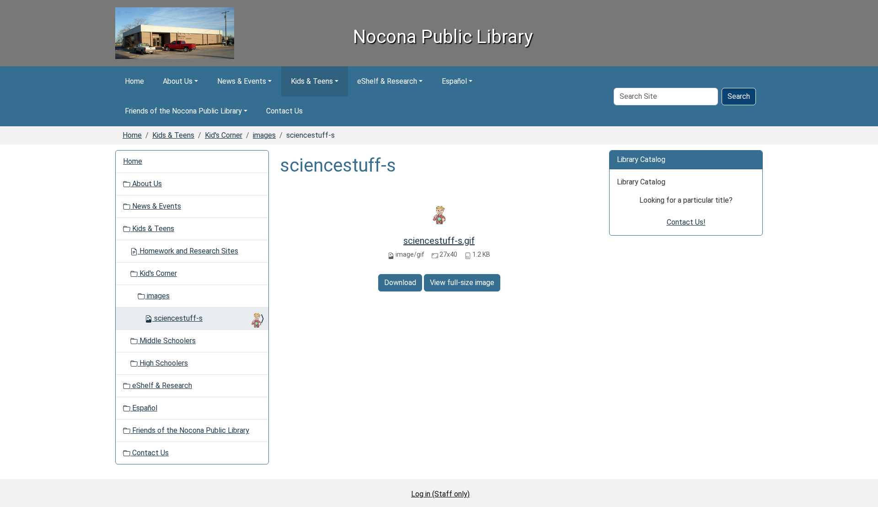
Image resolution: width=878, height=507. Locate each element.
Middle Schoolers (167, 340)
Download (400, 282)
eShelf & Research (387, 81)
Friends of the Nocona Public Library (183, 111)
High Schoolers (163, 363)
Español (454, 81)
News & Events (241, 81)
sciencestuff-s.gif (439, 240)
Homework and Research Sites (188, 251)
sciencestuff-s (178, 318)
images (264, 135)
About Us (178, 81)
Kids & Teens (312, 81)
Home (134, 81)
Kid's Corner (223, 135)
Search (739, 96)
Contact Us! (686, 222)
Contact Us (284, 111)
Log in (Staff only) (440, 494)
